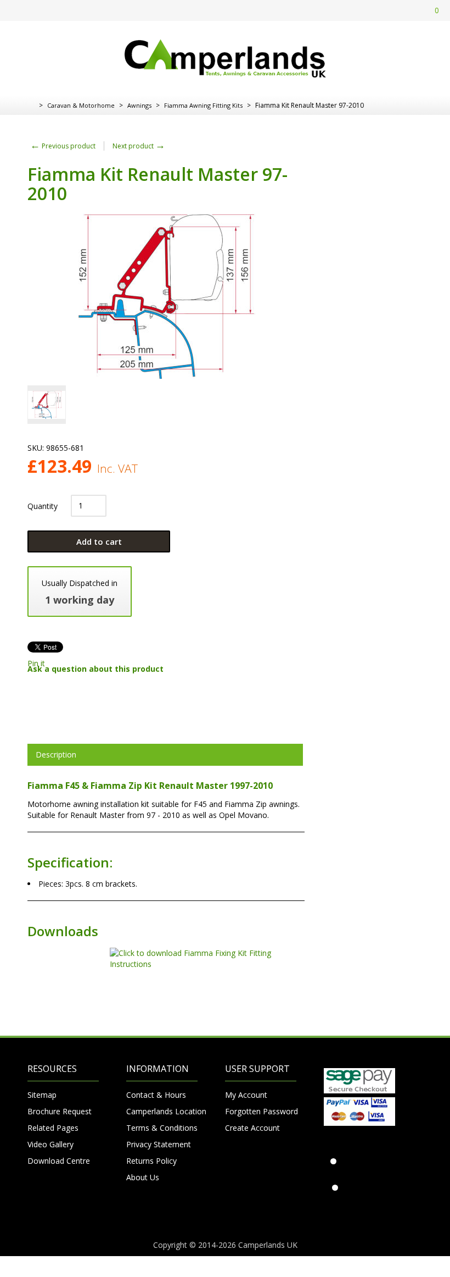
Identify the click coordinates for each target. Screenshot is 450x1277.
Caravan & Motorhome (81, 105)
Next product (139, 146)
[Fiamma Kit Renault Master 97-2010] (46, 404)
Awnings (139, 105)
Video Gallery (50, 1144)
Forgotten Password (260, 1111)
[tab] (165, 755)
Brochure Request (59, 1111)
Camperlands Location (162, 1111)
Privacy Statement (158, 1144)
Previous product (62, 146)
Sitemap (42, 1095)
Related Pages (52, 1128)
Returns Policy (151, 1161)
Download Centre (58, 1161)
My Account (246, 1095)
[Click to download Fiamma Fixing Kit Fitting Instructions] (166, 964)
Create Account (252, 1128)
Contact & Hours (156, 1095)
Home (32, 105)
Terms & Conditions (162, 1128)
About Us (142, 1177)
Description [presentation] (56, 754)
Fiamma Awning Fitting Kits (203, 105)
